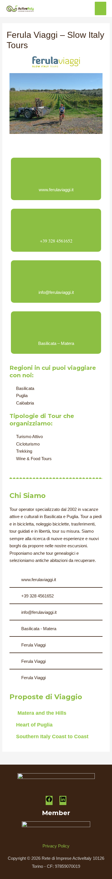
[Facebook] (49, 801)
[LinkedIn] (62, 801)
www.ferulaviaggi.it (56, 189)
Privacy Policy (56, 845)
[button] (15, 103)
